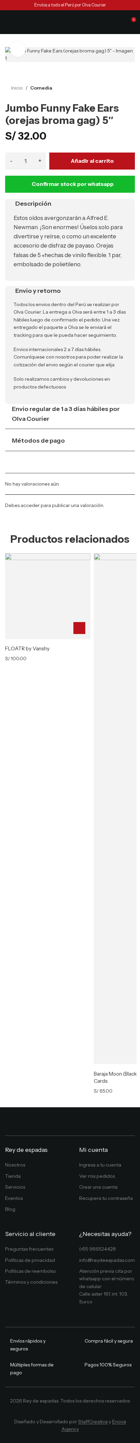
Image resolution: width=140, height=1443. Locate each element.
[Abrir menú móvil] (8, 22)
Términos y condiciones (31, 1282)
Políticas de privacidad (30, 1260)
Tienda (13, 1176)
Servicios (15, 1187)
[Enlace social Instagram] (65, 1411)
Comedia (41, 88)
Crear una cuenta (98, 1187)
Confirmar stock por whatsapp (72, 183)
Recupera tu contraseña (106, 1198)
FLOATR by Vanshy (27, 648)
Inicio (17, 88)
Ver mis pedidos (97, 1176)
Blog (10, 1209)
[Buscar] (118, 22)
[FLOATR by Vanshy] (47, 596)
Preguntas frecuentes (29, 1249)
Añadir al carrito (92, 160)
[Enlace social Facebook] (55, 1411)
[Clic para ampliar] (17, 49)
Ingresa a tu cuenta (100, 1165)
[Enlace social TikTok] (85, 1411)
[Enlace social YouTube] (75, 1411)
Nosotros (15, 1165)
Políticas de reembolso (30, 1271)
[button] (79, 628)
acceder (30, 505)
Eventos (14, 1198)
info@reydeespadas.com (107, 1260)
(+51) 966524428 (97, 1249)
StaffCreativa (93, 1421)
